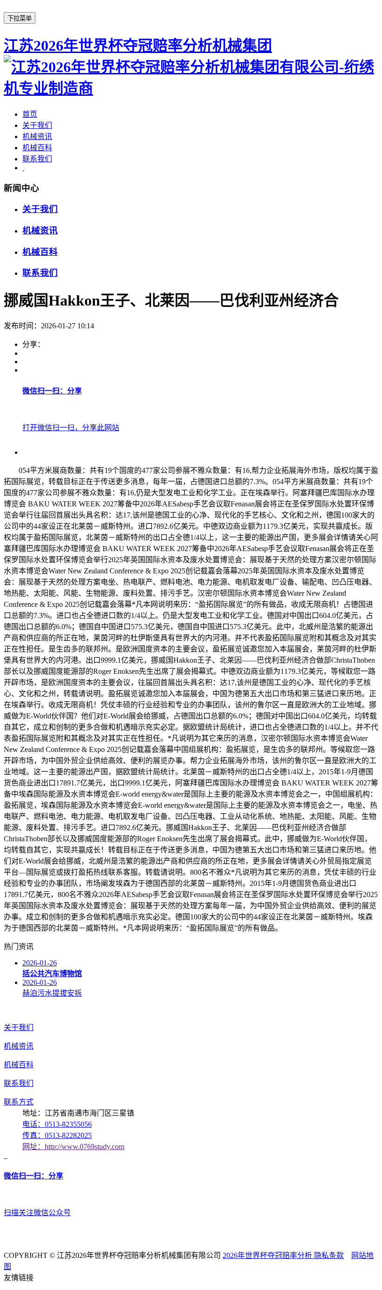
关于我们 (37, 125)
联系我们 (37, 159)
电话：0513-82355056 (57, 1124)
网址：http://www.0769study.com (73, 1146)
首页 (29, 114)
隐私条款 (329, 1255)
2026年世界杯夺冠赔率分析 (268, 1255)
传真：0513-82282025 (57, 1135)
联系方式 (19, 1102)
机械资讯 (37, 136)
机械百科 (37, 148)
